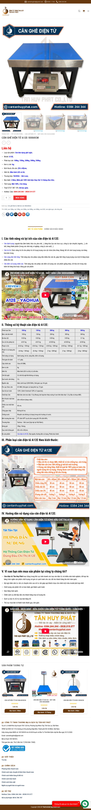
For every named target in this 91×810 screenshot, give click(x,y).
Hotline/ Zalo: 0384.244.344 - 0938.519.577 (17, 794)
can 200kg (24, 209)
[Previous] (6, 67)
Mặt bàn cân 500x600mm (46, 134)
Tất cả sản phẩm (17, 134)
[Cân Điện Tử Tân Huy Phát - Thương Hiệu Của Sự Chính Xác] (13, 11)
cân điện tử (58, 576)
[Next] (85, 67)
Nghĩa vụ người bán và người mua (13, 785)
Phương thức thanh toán (10, 769)
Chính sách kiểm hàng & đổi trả (12, 775)
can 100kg (11, 209)
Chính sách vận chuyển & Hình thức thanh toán (18, 772)
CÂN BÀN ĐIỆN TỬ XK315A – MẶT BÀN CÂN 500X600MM (44, 701)
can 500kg (36, 209)
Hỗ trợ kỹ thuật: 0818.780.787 (12, 798)
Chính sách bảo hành (53, 229)
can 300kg (30, 209)
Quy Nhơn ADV (55, 807)
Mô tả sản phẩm (35, 229)
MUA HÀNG (20, 198)
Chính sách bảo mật (8, 782)
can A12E (42, 209)
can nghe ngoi (50, 209)
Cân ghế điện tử (30, 134)
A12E (5, 209)
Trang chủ (5, 134)
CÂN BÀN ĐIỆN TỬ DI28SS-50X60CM (73, 700)
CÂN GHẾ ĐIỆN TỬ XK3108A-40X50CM (15, 700)
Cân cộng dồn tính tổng (12, 257)
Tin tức (4, 760)
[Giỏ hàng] (84, 11)
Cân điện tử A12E (22, 434)
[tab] (35, 229)
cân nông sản (58, 209)
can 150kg (17, 209)
